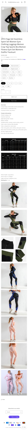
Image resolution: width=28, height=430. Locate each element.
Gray (13, 71)
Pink (20, 75)
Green (19, 71)
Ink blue (4, 75)
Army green (5, 65)
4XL (3, 83)
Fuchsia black (5, 71)
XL (20, 83)
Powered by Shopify (18, 427)
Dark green (5, 68)
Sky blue (11, 78)
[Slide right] (16, 34)
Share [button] (3, 399)
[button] (2, 2)
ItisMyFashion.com (11, 427)
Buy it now (14, 100)
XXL (3, 86)
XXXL (9, 86)
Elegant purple (14, 68)
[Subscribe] (20, 412)
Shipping (7, 57)
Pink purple (12, 75)
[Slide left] (11, 34)
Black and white (15, 65)
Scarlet (4, 78)
